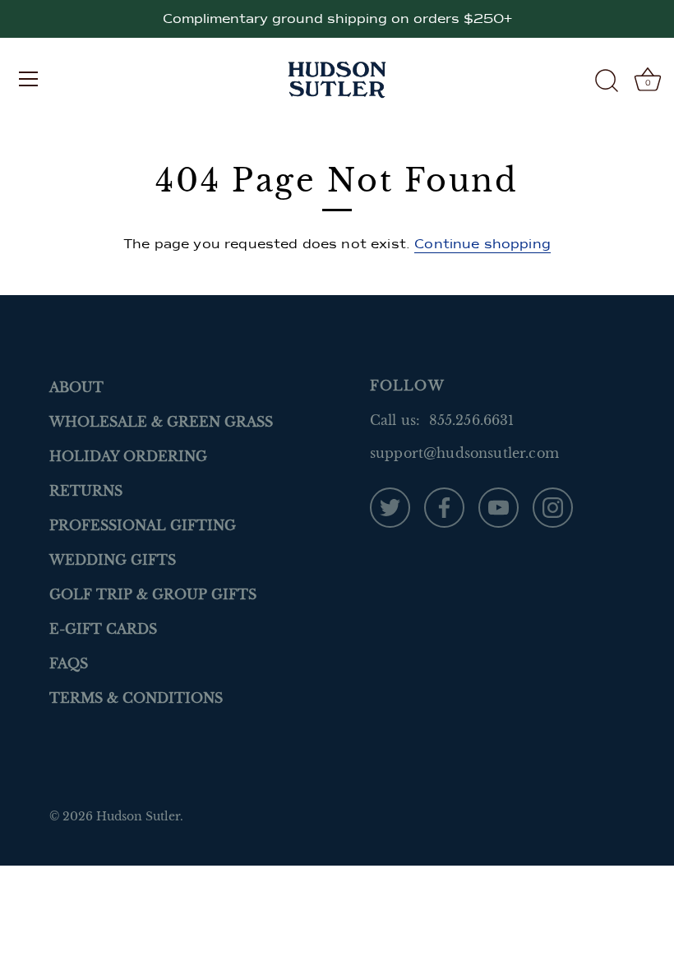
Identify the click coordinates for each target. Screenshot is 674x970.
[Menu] (29, 79)
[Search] (607, 81)
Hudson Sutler (138, 817)
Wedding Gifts (112, 560)
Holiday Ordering (128, 456)
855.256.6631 (472, 420)
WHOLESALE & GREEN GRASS (161, 421)
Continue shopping (482, 244)
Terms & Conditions (136, 698)
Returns (85, 491)
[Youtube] (498, 506)
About (76, 387)
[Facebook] (444, 506)
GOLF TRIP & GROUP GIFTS (152, 594)
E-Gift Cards (103, 629)
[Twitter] (390, 506)
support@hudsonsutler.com (464, 453)
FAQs (68, 663)
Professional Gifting (142, 525)
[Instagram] (552, 506)
